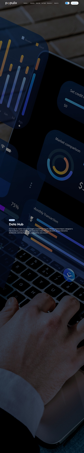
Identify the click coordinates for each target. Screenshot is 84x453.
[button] (42, 3)
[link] (74, 3)
